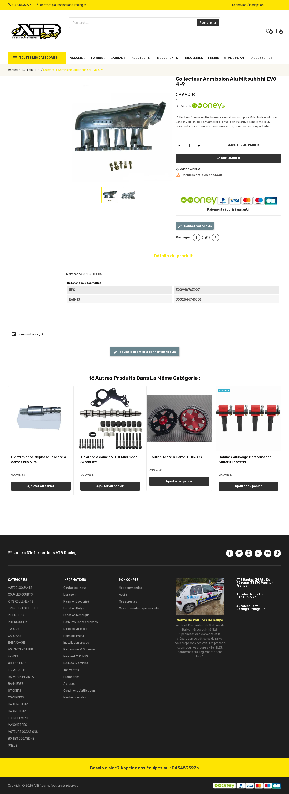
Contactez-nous (75, 588)
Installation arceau (76, 642)
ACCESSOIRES (17, 663)
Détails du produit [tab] (173, 255)
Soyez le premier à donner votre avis (147, 352)
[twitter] (239, 553)
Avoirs (123, 594)
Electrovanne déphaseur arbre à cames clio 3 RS (38, 459)
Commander (230, 158)
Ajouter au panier (243, 145)
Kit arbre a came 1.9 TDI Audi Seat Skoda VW (108, 459)
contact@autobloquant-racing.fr (63, 5)
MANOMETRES (17, 725)
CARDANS (14, 636)
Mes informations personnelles (140, 608)
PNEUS (12, 745)
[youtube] (267, 553)
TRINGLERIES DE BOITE (23, 608)
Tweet (206, 237)
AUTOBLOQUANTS (20, 588)
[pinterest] (258, 553)
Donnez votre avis (197, 226)
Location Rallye (73, 608)
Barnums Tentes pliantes (80, 622)
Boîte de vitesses (75, 629)
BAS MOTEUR (17, 711)
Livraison (69, 594)
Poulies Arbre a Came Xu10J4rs (175, 457)
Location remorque (76, 615)
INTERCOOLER (17, 622)
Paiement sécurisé (76, 601)
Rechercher (208, 23)
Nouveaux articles (75, 663)
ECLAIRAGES (16, 670)
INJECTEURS (16, 615)
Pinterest (215, 237)
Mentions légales (74, 697)
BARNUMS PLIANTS (21, 677)
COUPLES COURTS (20, 594)
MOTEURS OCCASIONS (23, 732)
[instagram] (248, 553)
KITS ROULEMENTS (20, 601)
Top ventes (71, 670)
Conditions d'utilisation (79, 691)
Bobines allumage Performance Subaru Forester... (245, 459)
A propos (69, 684)
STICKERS (15, 691)
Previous (73, 129)
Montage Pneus (74, 636)
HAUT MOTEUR (18, 704)
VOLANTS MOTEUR (20, 649)
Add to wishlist (190, 169)
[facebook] (229, 553)
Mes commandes (130, 588)
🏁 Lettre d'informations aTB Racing (42, 552)
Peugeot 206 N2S (75, 656)
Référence (74, 274)
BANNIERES (15, 684)
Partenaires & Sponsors (79, 649)
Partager (196, 237)
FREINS (13, 656)
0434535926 (22, 5)
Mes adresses (128, 601)
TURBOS (13, 629)
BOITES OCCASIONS (21, 738)
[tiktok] (277, 553)
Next (164, 129)
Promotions (71, 677)
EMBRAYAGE (16, 642)
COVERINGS (16, 697)
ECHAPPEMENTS (19, 718)
